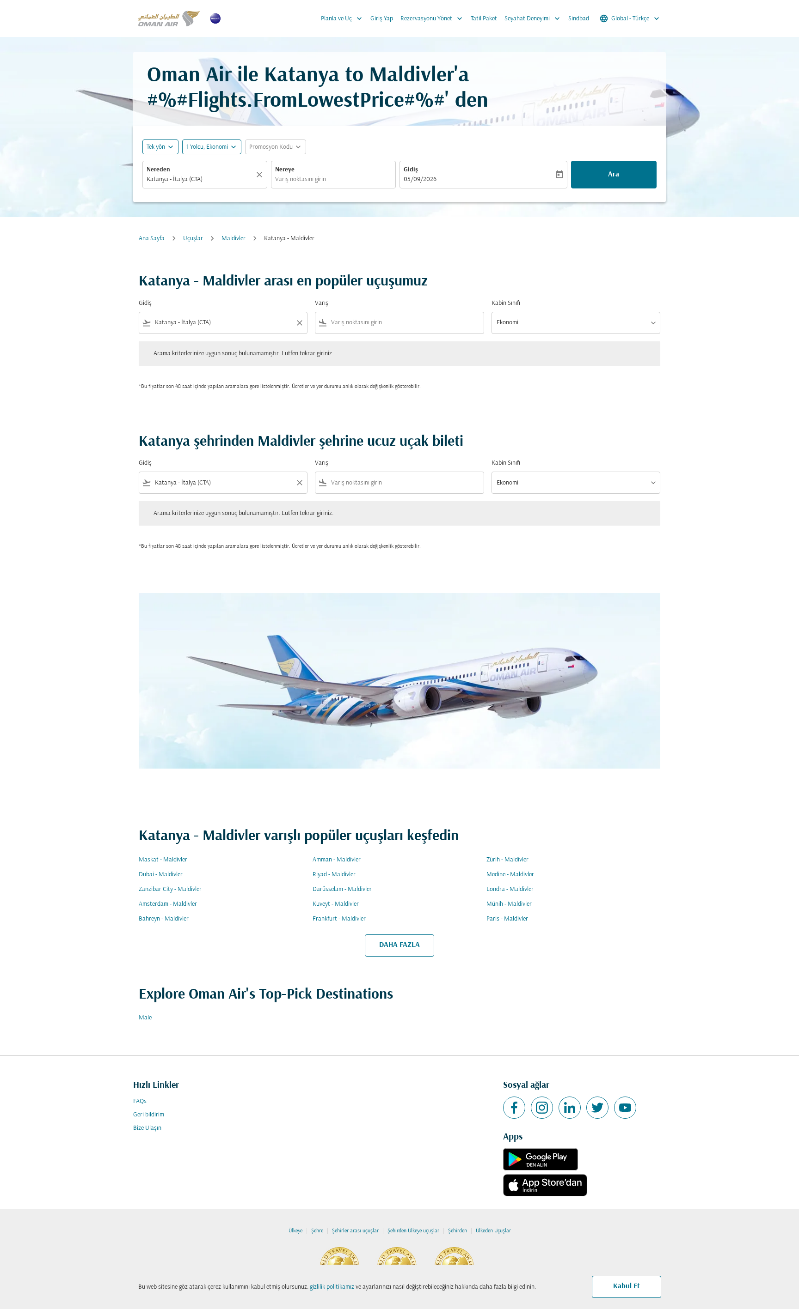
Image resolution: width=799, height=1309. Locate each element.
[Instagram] (542, 1108)
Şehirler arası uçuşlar (355, 1231)
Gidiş (411, 169)
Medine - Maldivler (510, 874)
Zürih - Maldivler (507, 859)
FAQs (140, 1101)
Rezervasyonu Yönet (432, 18)
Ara (613, 174)
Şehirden (457, 1231)
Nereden (158, 169)
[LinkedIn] (570, 1108)
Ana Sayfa (152, 238)
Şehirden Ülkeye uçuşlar (413, 1231)
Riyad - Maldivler (334, 874)
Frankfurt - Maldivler (339, 918)
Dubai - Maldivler (161, 874)
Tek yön (156, 147)
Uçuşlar (193, 238)
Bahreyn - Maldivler (164, 918)
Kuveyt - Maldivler (336, 904)
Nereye (285, 169)
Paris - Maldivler (507, 918)
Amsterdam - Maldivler (168, 904)
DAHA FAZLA (399, 945)
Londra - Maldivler (510, 889)
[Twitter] (597, 1108)
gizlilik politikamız (332, 1287)
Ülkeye (295, 1231)
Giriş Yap (381, 18)
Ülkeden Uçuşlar (493, 1231)
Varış (321, 303)
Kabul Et (626, 1286)
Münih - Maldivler (509, 904)
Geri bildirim (148, 1114)
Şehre (317, 1231)
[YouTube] (625, 1108)
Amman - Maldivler (337, 859)
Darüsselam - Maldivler (342, 889)
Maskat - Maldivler (163, 859)
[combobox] (200, 179)
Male (145, 1017)
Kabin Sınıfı (506, 303)
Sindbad (578, 18)
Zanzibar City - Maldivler (170, 889)
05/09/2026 (420, 179)
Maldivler (233, 238)
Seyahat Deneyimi (533, 18)
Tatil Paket (484, 18)
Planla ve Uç (342, 18)
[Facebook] (514, 1108)
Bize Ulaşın (147, 1128)
